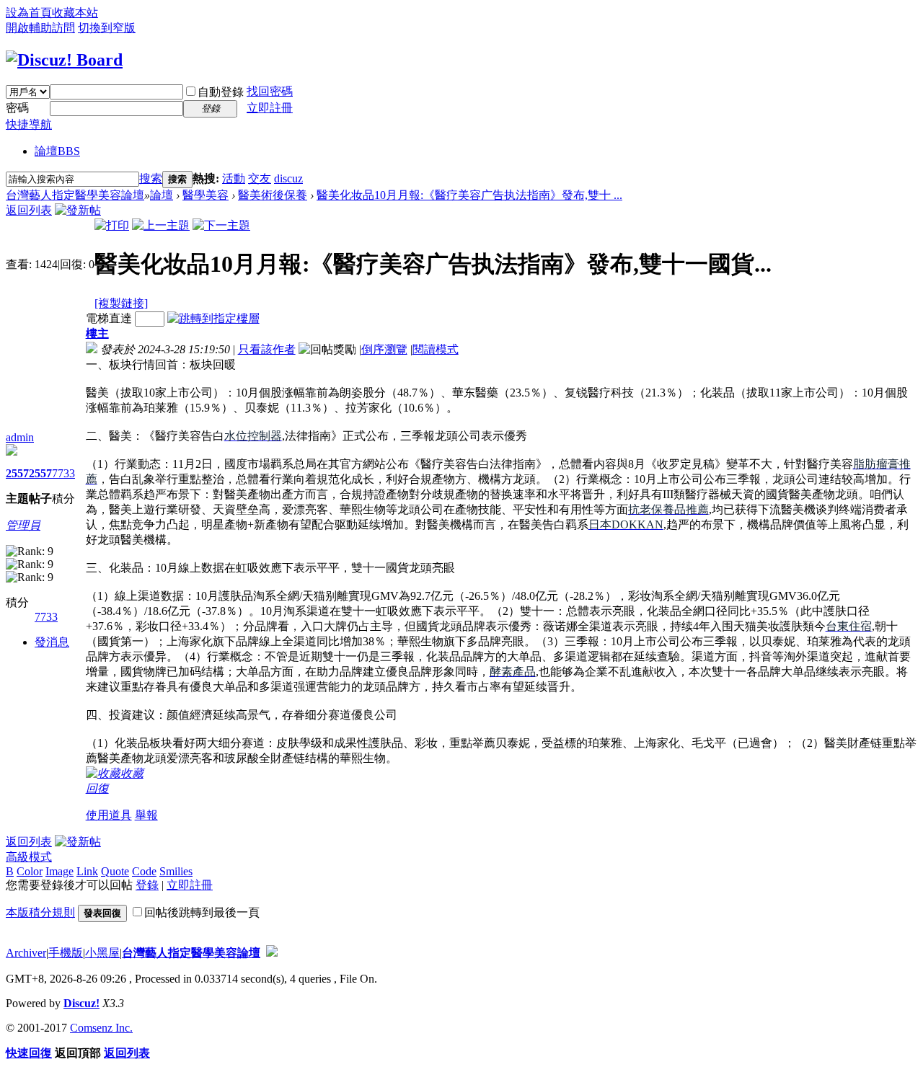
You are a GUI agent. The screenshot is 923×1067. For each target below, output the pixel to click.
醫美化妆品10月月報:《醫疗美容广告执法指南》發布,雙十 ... (469, 195)
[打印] (111, 225)
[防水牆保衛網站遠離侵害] (272, 953)
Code (144, 871)
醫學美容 (205, 195)
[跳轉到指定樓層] (213, 318)
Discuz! (81, 1003)
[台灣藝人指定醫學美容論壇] (64, 59)
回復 (97, 788)
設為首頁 (29, 12)
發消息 (52, 642)
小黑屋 (102, 953)
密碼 (17, 108)
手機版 (65, 953)
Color (30, 871)
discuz (288, 178)
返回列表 (29, 210)
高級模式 (29, 857)
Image (59, 871)
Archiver (26, 953)
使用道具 (109, 815)
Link (87, 871)
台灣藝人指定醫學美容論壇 (75, 195)
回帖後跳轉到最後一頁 (202, 912)
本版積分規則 (40, 912)
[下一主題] (221, 225)
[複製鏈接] (121, 303)
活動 (233, 178)
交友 (259, 178)
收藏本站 (75, 12)
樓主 (97, 333)
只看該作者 (267, 349)
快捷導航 (29, 124)
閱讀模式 (435, 349)
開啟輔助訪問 (40, 28)
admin (20, 437)
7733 (63, 473)
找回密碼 (270, 91)
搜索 (150, 178)
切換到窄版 (107, 28)
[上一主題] (161, 225)
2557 (17, 473)
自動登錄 (221, 92)
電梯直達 (109, 318)
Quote (115, 871)
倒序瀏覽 (384, 349)
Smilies (176, 871)
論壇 (57, 151)
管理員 (23, 525)
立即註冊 (270, 108)
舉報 (146, 815)
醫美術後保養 (272, 195)
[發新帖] (78, 210)
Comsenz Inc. (101, 1028)
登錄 (147, 885)
